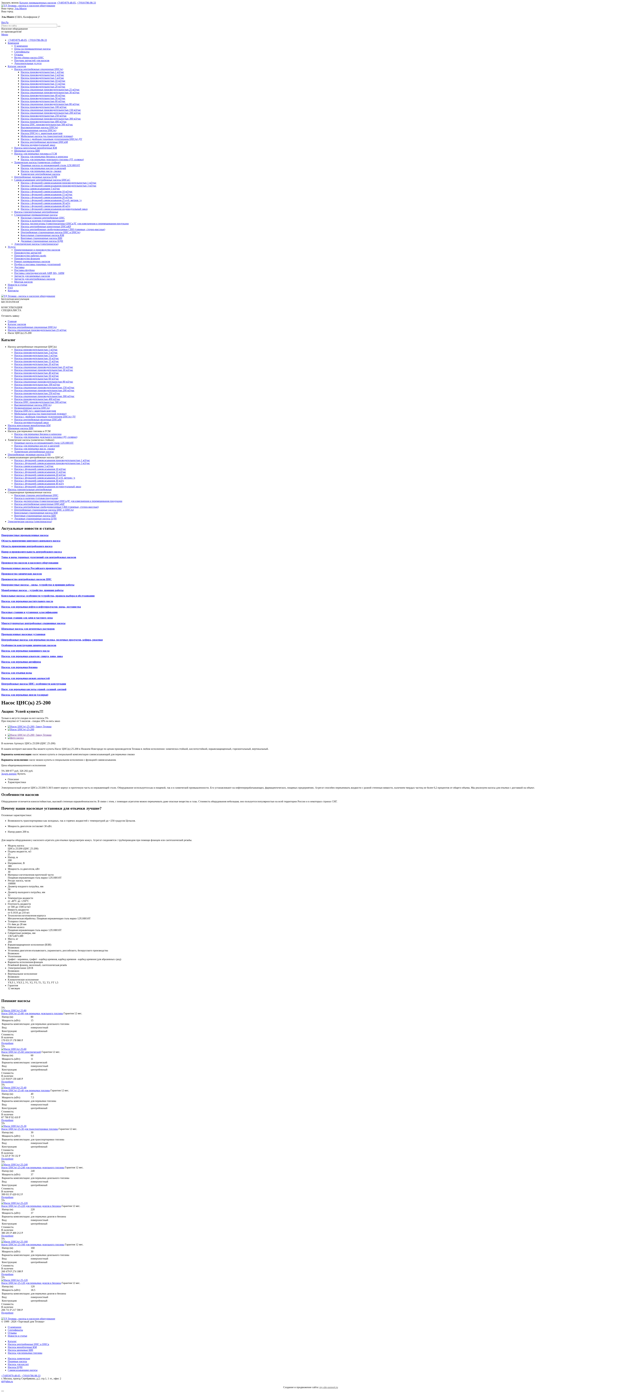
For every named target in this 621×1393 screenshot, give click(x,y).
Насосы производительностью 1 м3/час (42, 72)
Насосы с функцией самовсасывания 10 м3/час (46, 191)
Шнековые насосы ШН (27, 150)
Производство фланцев (27, 258)
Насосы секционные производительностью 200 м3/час (51, 112)
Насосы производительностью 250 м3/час (44, 115)
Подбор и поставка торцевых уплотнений (37, 264)
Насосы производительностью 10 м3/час (43, 80)
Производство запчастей (27, 252)
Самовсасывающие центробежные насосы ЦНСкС (42, 179)
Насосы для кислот (18, 1364)
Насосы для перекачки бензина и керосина (44, 156)
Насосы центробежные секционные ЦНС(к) (38, 69)
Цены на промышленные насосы (32, 48)
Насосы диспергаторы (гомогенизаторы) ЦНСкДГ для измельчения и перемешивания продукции (75, 223)
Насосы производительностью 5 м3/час (42, 78)
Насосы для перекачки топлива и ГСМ (35, 153)
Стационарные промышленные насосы (36, 214)
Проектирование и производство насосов (37, 249)
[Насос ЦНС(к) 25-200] (21, 729)
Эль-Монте (20, 8)
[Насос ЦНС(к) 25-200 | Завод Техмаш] (29, 726)
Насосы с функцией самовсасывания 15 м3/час (46, 194)
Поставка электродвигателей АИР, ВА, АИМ (39, 273)
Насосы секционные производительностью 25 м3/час (50, 89)
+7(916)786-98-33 (86, 2)
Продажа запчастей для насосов (31, 60)
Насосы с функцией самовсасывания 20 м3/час (46, 197)
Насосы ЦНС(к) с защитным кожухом (41, 133)
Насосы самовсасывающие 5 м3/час (40, 188)
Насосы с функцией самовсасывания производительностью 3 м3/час (58, 185)
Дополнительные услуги (28, 63)
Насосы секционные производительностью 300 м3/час (51, 118)
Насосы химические (19, 1358)
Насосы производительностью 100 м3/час (44, 107)
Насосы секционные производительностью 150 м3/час (51, 110)
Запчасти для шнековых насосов (32, 276)
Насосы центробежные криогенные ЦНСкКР (46, 226)
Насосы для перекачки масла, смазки (41, 171)
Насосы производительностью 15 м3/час (43, 83)
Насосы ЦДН (15, 1367)
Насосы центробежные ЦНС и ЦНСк (28, 1344)
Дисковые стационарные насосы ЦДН (42, 241)
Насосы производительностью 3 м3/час (42, 75)
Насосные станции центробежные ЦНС (43, 217)
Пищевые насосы (17, 1361)
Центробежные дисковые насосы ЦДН (35, 177)
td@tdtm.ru (7, 1381)
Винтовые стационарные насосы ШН (41, 238)
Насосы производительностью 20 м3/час (43, 86)
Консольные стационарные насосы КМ (42, 235)
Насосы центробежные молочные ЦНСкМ (44, 142)
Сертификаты (21, 51)
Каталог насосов (17, 66)
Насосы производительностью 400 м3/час (44, 121)
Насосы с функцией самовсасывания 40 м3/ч (45, 206)
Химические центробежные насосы (40, 174)
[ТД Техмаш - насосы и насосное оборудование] (28, 5)
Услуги (12, 246)
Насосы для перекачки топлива (25, 1353)
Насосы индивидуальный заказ (38, 145)
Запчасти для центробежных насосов (34, 279)
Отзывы (18, 54)
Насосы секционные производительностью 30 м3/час (50, 92)
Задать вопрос (9, 773)
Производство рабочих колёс (30, 255)
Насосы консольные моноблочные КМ (35, 147)
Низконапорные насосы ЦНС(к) (38, 130)
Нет (3, 22)
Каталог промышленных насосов (37, 2)
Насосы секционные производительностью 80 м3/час (50, 104)
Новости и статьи (17, 284)
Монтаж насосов (23, 281)
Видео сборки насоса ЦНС (29, 57)
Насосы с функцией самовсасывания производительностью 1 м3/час (58, 182)
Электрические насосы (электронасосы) (36, 244)
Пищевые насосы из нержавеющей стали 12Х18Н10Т (50, 165)
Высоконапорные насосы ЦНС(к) (39, 127)
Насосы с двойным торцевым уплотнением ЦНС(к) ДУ (51, 139)
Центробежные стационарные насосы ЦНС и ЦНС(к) (50, 232)
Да (6, 22)
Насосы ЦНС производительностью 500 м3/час (47, 124)
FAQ (10, 287)
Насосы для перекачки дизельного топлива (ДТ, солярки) (52, 159)
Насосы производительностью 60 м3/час (43, 101)
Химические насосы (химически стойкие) (37, 162)
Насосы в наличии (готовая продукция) (43, 220)
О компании (21, 46)
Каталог (12, 1341)
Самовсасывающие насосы (23, 1370)
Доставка (19, 267)
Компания (13, 43)
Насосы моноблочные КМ (22, 1347)
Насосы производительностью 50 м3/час (43, 98)
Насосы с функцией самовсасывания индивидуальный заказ (54, 209)
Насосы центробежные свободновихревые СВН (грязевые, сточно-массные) (63, 229)
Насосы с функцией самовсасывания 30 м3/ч (45, 203)
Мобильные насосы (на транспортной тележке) (47, 136)
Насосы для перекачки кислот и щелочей (43, 168)
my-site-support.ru (328, 1387)
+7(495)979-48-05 (66, 2)
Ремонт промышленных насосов (32, 261)
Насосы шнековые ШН (20, 1350)
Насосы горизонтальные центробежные (36, 212)
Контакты (13, 290)
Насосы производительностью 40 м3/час (43, 95)
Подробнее (7, 1043)
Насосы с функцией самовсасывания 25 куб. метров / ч (51, 200)
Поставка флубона (24, 270)
